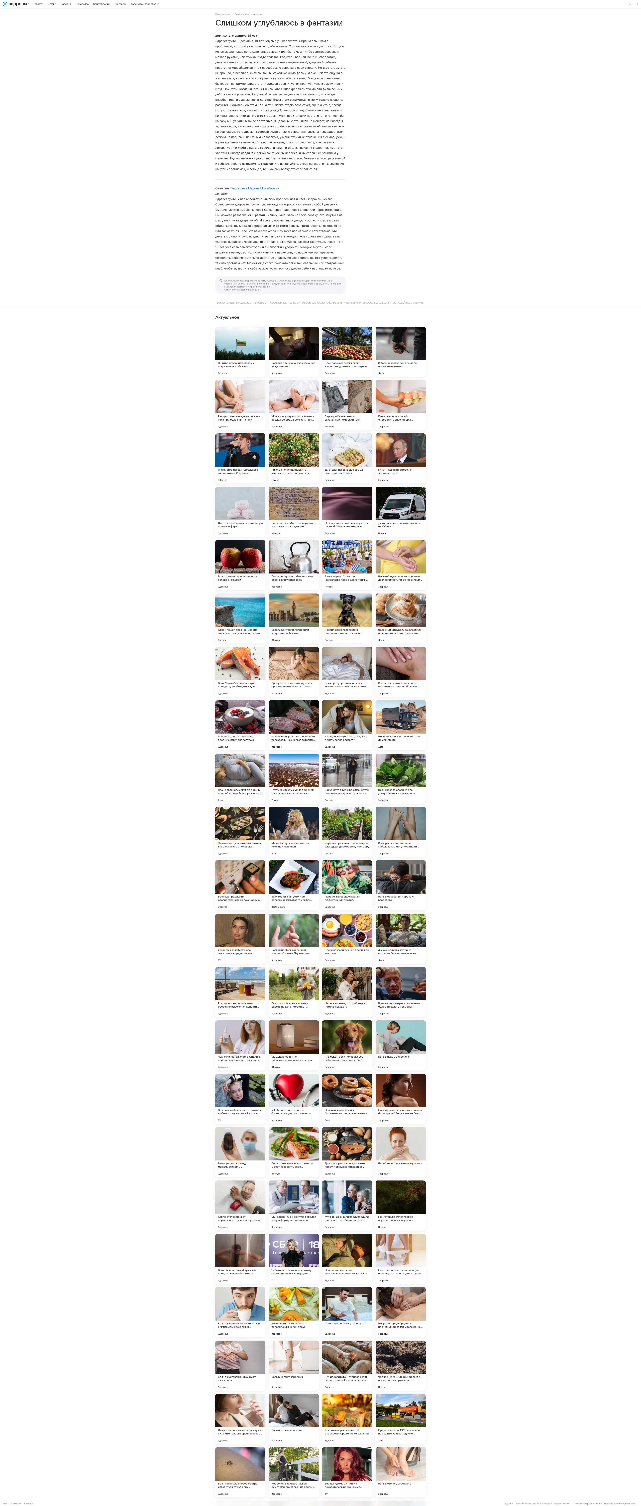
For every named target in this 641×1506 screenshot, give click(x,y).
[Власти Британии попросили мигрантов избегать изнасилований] (294, 618)
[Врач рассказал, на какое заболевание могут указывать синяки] (401, 832)
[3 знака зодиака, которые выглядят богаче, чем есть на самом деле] (401, 939)
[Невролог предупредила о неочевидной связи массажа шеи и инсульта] (401, 1312)
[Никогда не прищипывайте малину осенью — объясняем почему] (294, 458)
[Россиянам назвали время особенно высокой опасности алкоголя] (240, 992)
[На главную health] (18, 4)
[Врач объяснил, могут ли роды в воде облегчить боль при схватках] (240, 779)
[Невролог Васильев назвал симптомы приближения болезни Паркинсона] (294, 1472)
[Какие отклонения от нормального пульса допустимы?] (240, 1205)
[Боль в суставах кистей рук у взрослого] (240, 1366)
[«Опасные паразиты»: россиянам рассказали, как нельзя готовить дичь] (294, 725)
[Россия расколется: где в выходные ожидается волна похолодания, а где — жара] (347, 618)
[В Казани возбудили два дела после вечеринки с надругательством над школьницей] (401, 352)
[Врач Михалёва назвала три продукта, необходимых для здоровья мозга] (240, 672)
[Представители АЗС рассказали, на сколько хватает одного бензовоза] (401, 1419)
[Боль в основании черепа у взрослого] (401, 885)
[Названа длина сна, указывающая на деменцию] (294, 352)
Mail (5, 1503)
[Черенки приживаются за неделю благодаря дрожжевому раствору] (347, 832)
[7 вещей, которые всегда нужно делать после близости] (347, 725)
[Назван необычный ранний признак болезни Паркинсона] (294, 939)
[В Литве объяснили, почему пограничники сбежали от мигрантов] (240, 352)
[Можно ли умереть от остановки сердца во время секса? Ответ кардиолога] (294, 405)
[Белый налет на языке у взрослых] (401, 1152)
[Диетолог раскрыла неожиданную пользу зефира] (240, 512)
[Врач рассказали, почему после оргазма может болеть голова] (294, 672)
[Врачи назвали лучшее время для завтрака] (347, 939)
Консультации (222, 14)
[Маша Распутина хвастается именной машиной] (294, 832)
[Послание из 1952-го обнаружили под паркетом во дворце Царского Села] (294, 512)
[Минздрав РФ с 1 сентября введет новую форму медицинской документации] (294, 1205)
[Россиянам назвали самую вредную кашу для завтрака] (240, 725)
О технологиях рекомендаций (587, 1503)
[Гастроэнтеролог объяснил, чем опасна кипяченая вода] (294, 565)
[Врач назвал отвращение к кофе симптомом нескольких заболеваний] (240, 1312)
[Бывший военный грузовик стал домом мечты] (401, 725)
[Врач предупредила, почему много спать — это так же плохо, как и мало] (347, 672)
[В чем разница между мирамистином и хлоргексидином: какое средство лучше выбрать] (240, 1152)
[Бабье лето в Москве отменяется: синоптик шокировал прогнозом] (347, 779)
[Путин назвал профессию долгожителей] (401, 458)
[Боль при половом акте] (294, 1419)
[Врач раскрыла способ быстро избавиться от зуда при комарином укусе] (240, 1472)
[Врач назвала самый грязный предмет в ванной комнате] (240, 1259)
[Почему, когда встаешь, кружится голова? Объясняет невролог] (347, 512)
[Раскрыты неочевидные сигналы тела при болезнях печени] (240, 405)
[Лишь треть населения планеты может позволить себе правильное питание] (294, 1152)
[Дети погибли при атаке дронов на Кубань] (401, 512)
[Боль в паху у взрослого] (401, 1045)
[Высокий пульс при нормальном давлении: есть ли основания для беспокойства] (401, 565)
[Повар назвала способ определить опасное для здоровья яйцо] (401, 405)
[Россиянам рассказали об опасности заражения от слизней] (347, 1419)
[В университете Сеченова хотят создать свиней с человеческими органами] (347, 1366)
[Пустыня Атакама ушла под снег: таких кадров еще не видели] (294, 779)
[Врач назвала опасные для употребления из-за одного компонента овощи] (401, 779)
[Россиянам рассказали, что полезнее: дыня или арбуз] (294, 1312)
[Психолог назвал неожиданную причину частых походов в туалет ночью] (401, 1259)
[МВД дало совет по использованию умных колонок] (294, 1045)
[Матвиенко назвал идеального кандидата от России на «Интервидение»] (240, 458)
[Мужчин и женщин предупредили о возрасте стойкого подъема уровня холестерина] (347, 1205)
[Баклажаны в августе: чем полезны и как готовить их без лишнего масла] (294, 885)
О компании (16, 1503)
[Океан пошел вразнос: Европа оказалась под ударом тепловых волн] (240, 618)
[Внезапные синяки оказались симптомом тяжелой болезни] (401, 672)
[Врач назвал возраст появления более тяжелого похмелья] (401, 992)
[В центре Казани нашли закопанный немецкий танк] (347, 405)
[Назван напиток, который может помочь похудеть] (347, 992)
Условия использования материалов (534, 1503)
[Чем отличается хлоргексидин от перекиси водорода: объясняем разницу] (240, 1045)
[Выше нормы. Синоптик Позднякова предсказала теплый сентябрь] (347, 565)
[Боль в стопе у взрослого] (401, 1472)
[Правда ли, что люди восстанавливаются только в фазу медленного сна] (347, 1259)
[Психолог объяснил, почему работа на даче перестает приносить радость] (294, 992)
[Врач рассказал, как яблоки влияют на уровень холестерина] (347, 352)
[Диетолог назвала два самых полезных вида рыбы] (347, 458)
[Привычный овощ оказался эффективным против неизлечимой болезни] (347, 885)
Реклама (28, 1503)
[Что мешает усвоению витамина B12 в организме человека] (240, 832)
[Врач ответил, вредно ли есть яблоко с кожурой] (240, 565)
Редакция (508, 1503)
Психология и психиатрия (248, 14)
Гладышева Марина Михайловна (254, 188)
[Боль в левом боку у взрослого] (347, 1312)
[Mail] (5, 4)
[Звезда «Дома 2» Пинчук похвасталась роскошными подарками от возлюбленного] (347, 1472)
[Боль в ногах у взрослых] (294, 1366)
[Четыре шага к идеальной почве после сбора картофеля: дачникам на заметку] (401, 1366)
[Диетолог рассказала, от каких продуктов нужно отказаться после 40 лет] (347, 1152)
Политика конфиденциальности (619, 1503)
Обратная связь (562, 1503)
